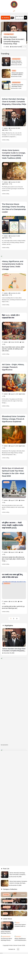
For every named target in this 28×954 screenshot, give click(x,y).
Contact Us (12, 949)
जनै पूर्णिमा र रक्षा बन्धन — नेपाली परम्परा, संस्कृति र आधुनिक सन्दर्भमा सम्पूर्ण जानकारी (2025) (12, 525)
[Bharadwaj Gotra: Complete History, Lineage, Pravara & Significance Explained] (14, 435)
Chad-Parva (7, 323)
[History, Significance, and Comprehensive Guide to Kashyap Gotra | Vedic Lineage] (14, 282)
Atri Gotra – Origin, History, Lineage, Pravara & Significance (13, 367)
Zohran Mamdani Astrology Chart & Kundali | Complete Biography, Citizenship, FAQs (19, 16)
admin (7, 46)
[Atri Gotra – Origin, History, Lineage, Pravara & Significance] (14, 383)
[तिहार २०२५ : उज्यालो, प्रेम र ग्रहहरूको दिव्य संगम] (14, 331)
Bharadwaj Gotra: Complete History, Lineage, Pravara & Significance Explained (13, 419)
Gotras (13, 70)
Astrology (6, 275)
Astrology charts (8, 34)
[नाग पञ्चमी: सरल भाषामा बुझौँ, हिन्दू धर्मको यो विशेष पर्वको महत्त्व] (14, 590)
